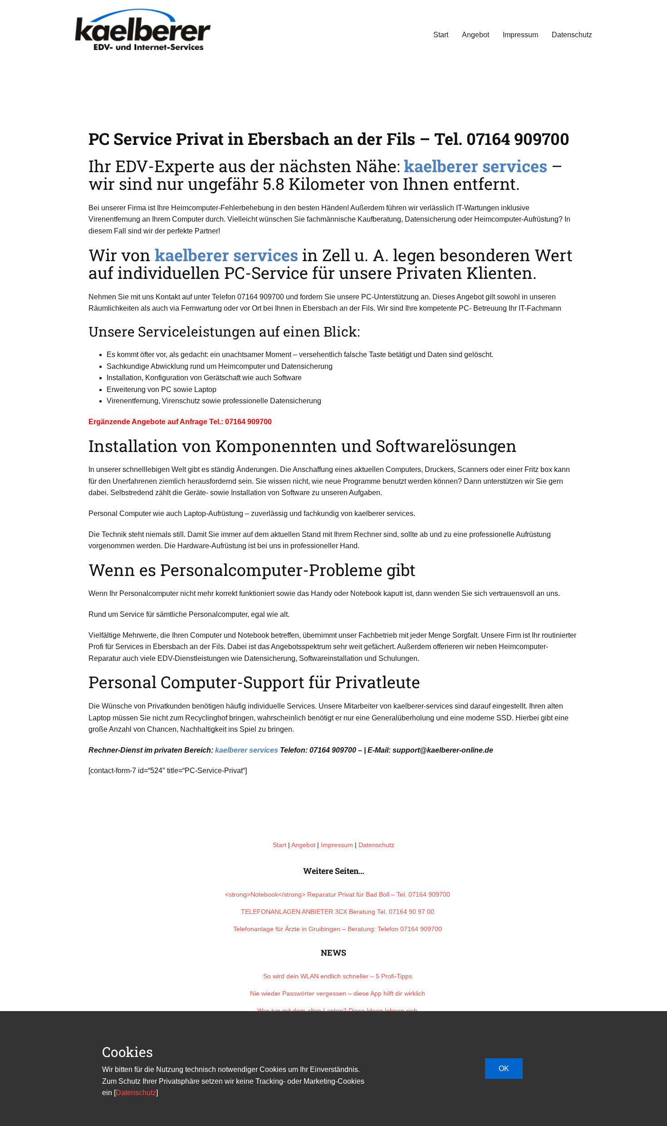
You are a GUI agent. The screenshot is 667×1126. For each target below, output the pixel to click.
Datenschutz (572, 35)
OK (504, 1068)
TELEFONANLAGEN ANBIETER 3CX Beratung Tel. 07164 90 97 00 (337, 911)
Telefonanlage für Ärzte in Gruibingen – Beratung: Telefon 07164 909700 (337, 929)
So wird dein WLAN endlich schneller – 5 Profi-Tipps (337, 976)
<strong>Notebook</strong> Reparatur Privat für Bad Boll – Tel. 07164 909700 (337, 894)
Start (440, 35)
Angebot (475, 35)
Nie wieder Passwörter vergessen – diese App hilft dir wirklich (337, 993)
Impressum (520, 35)
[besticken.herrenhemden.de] (143, 29)
